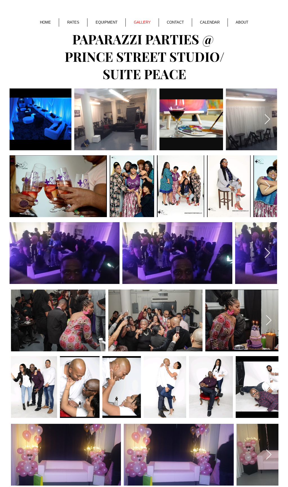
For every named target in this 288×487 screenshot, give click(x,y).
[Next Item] (267, 119)
